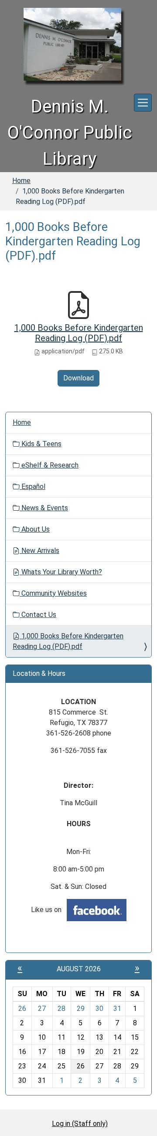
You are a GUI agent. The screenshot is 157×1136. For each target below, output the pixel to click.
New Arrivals (39, 550)
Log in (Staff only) (80, 1123)
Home (21, 180)
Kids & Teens (40, 444)
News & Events (44, 508)
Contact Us (38, 614)
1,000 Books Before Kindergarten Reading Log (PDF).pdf (78, 332)
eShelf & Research (49, 465)
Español (32, 486)
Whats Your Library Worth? (61, 572)
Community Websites (53, 593)
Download (78, 378)
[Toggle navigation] (143, 103)
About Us (35, 529)
